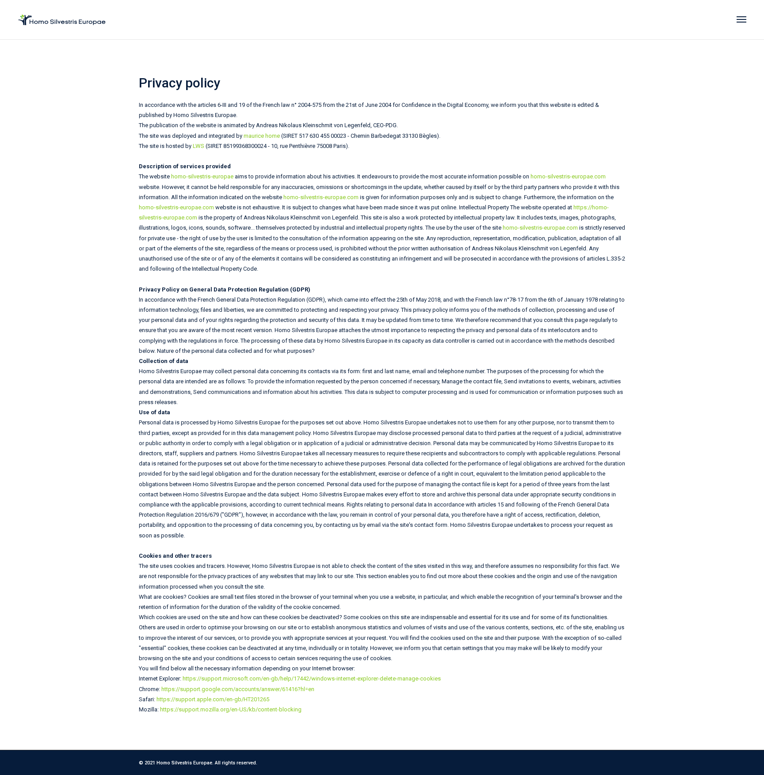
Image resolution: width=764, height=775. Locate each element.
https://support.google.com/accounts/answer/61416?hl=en (237, 689)
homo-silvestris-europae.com (568, 176)
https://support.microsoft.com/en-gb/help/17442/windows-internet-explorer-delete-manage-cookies (312, 678)
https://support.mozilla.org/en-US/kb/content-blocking (231, 709)
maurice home (262, 135)
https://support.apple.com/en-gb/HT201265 (213, 699)
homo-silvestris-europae (202, 176)
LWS (198, 146)
